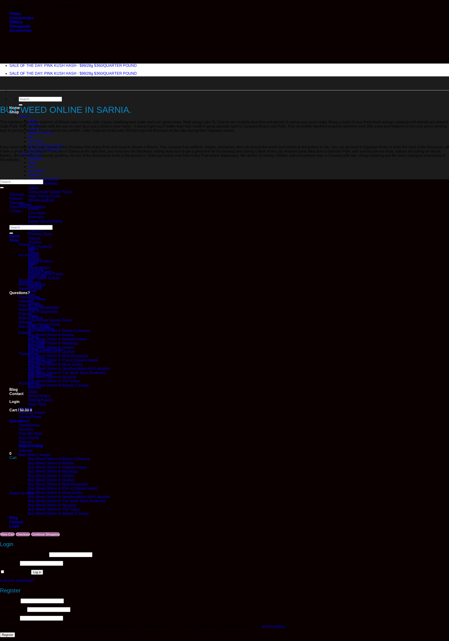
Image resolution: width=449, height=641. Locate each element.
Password (9, 563)
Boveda (34, 387)
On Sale (25, 408)
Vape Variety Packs (44, 196)
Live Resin (37, 171)
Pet (31, 379)
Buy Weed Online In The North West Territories (66, 373)
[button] (14, 402)
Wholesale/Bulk (41, 200)
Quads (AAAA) (40, 133)
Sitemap (16, 203)
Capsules (36, 358)
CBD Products (40, 247)
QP (30, 137)
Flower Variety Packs (45, 274)
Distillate (35, 158)
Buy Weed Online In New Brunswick (58, 356)
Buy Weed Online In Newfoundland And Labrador (69, 368)
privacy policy (273, 626)
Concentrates (21, 18)
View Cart (7, 534)
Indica (33, 249)
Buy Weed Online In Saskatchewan (57, 339)
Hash (32, 162)
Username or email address (24, 554)
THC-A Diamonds (43, 312)
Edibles (16, 22)
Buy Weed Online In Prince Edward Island (63, 360)
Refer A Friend (31, 446)
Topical (34, 238)
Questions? (19, 293)
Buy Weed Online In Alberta (51, 335)
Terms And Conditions (27, 207)
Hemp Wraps (39, 396)
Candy (33, 337)
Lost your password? (17, 580)
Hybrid (33, 253)
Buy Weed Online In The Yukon (54, 381)
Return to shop (21, 493)
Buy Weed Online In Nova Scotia (55, 364)
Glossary (26, 301)
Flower (15, 14)
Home (14, 236)
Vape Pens (37, 404)
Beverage (36, 345)
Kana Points (29, 438)
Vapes (33, 188)
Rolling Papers (40, 400)
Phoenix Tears (40, 234)
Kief (31, 167)
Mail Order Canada (34, 455)
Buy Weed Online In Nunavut (52, 377)
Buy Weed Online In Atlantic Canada (58, 385)
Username (10, 601)
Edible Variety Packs (45, 221)
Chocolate (36, 213)
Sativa (33, 257)
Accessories (20, 30)
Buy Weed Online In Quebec (51, 480)
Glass (33, 392)
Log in (37, 572)
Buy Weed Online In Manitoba (53, 343)
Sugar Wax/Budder (43, 179)
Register (7, 635)
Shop (14, 240)
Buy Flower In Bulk (43, 278)
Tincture (34, 242)
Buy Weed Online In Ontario (51, 476)
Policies (16, 198)
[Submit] (2, 187)
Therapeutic (20, 26)
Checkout (23, 534)
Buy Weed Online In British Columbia (59, 331)
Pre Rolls (35, 141)
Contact (16, 394)
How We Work (31, 434)
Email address (13, 609)
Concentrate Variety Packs (50, 192)
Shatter (34, 175)
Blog (13, 390)
